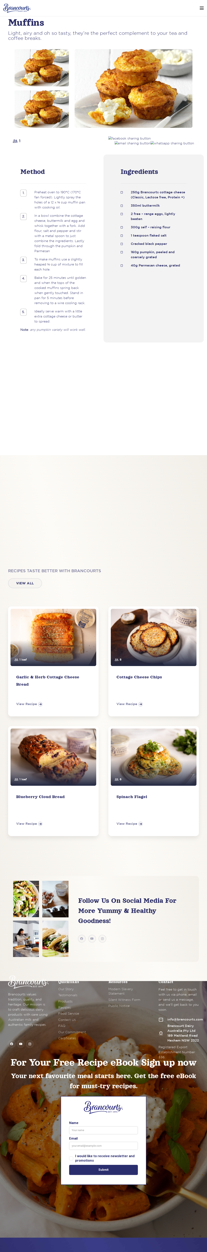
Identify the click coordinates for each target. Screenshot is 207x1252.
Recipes (64, 1007)
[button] (201, 8)
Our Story (66, 989)
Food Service (68, 1013)
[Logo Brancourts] (17, 8)
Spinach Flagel (131, 796)
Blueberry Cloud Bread (40, 796)
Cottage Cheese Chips (139, 677)
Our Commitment (72, 1032)
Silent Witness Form (124, 999)
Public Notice (119, 1006)
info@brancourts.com (185, 1019)
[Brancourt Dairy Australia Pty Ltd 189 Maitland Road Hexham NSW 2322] (162, 1033)
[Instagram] (102, 938)
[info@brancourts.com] (162, 1019)
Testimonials (67, 995)
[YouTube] (92, 938)
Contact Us (67, 1019)
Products (65, 1001)
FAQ (61, 1026)
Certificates (67, 1038)
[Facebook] (81, 938)
